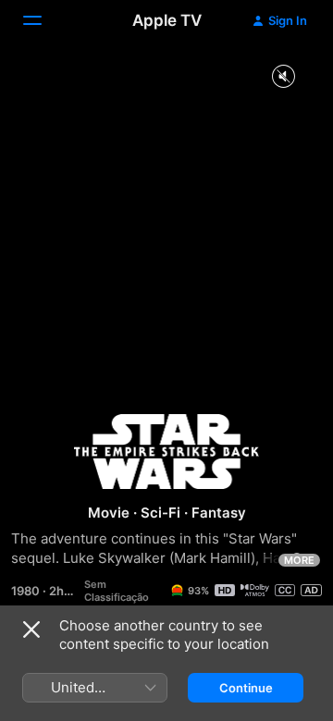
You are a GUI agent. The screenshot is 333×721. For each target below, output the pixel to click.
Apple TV (167, 20)
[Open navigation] (43, 20)
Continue (246, 687)
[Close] (31, 629)
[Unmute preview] (283, 77)
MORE (299, 560)
